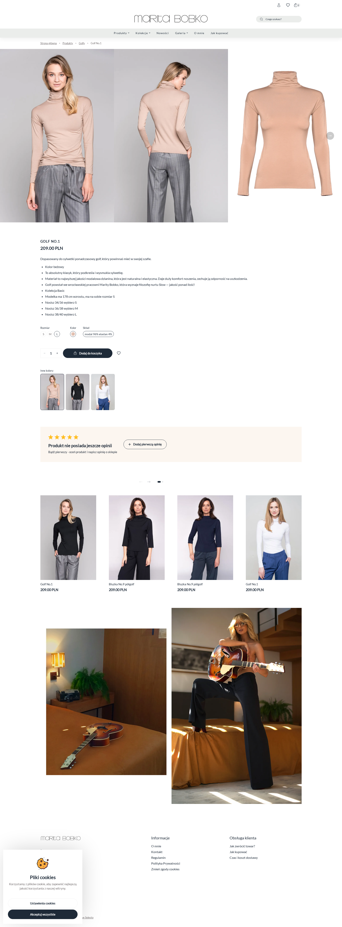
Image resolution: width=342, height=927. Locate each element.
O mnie (156, 846)
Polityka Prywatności (165, 863)
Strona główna (48, 43)
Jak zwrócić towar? (242, 846)
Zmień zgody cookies (165, 869)
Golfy (82, 43)
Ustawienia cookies (42, 903)
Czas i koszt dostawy (244, 857)
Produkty (68, 43)
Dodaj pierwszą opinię (147, 444)
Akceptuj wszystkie (42, 914)
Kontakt (156, 852)
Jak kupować (238, 852)
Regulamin (158, 857)
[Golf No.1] (52, 392)
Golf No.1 (96, 43)
